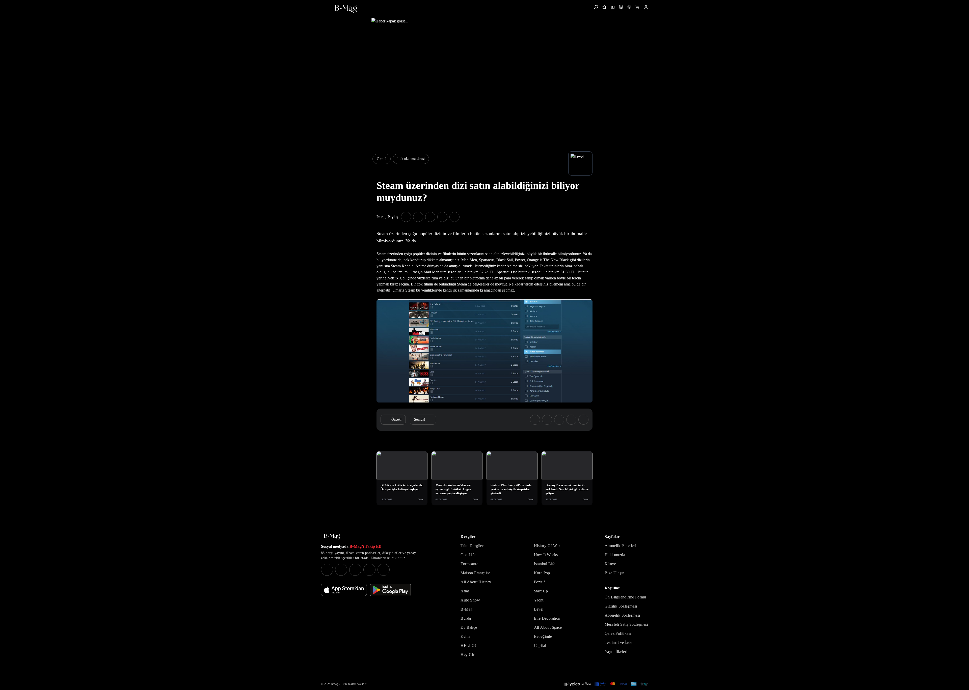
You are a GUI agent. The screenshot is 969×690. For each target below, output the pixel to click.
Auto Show (470, 600)
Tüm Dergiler (472, 545)
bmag (334, 684)
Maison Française (475, 573)
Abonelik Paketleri (620, 545)
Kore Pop (542, 573)
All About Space (548, 627)
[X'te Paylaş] (418, 217)
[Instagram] (327, 570)
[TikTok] (384, 570)
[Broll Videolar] (629, 7)
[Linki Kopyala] (583, 420)
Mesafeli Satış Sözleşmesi (626, 624)
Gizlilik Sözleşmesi (621, 606)
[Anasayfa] (604, 7)
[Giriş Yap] (646, 7)
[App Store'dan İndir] (344, 590)
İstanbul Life (544, 564)
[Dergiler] (612, 7)
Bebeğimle (543, 636)
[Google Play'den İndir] (390, 590)
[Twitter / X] (355, 570)
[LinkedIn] (369, 570)
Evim (465, 636)
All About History (476, 582)
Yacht (539, 600)
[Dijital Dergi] (621, 7)
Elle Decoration (547, 618)
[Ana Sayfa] (332, 536)
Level (539, 609)
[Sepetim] (637, 7)
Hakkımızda (615, 555)
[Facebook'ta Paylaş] (406, 217)
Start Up (541, 591)
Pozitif (539, 582)
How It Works (546, 555)
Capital (540, 645)
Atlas (465, 591)
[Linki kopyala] (454, 217)
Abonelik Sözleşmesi (622, 615)
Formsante (469, 564)
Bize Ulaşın (614, 573)
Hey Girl (468, 654)
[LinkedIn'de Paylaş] (442, 217)
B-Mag (466, 609)
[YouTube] (341, 570)
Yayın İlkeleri (616, 651)
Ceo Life (468, 555)
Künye (610, 564)
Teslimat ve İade (618, 642)
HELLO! (468, 645)
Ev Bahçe (469, 627)
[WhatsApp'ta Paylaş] (430, 217)
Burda (466, 618)
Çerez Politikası (618, 633)
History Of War (547, 545)
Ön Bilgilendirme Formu (625, 597)
